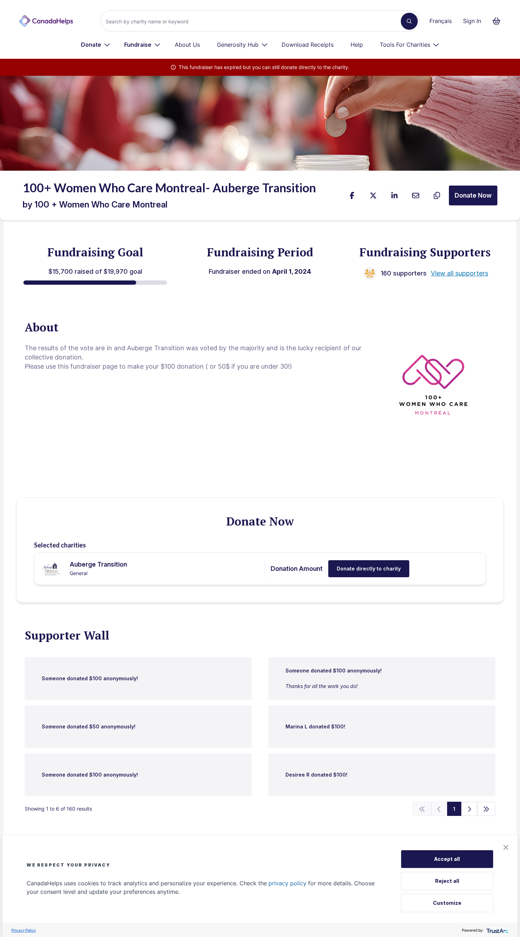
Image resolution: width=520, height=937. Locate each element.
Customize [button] (447, 903)
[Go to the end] (486, 809)
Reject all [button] (447, 881)
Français (440, 20)
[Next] (469, 809)
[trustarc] (497, 930)
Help (357, 44)
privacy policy (287, 883)
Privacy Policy (23, 930)
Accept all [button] (447, 859)
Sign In (472, 20)
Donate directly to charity (369, 569)
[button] (506, 847)
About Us (187, 44)
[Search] (409, 21)
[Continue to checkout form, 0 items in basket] (498, 21)
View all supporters (459, 273)
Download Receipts (308, 44)
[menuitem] (96, 44)
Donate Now (473, 195)
